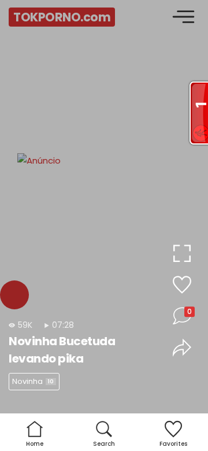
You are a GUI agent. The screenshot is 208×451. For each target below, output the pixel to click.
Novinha (33, 381)
